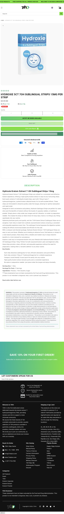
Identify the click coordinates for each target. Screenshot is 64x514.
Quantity (3, 110)
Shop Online (30, 446)
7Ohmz (49, 463)
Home (2, 20)
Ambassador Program (33, 465)
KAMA (49, 453)
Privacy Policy (30, 456)
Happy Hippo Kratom (53, 446)
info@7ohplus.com (11, 453)
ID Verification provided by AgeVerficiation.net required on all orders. (51, 415)
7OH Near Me (30, 463)
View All (49, 467)
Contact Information (32, 453)
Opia (48, 451)
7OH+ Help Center (10, 446)
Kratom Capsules (7, 481)
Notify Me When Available (32, 118)
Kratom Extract (7, 483)
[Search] (61, 13)
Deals (4, 476)
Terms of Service (31, 451)
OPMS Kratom (51, 456)
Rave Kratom (51, 465)
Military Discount (31, 460)
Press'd (49, 448)
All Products (6, 474)
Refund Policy (30, 448)
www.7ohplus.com (10, 457)
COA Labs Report (30, 128)
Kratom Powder (7, 486)
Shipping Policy (31, 458)
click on (2, 512)
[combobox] (32, 13)
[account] (52, 7)
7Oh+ (4, 479)
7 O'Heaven (50, 460)
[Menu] (2, 8)
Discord (28, 467)
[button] (5, 91)
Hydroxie (49, 458)
